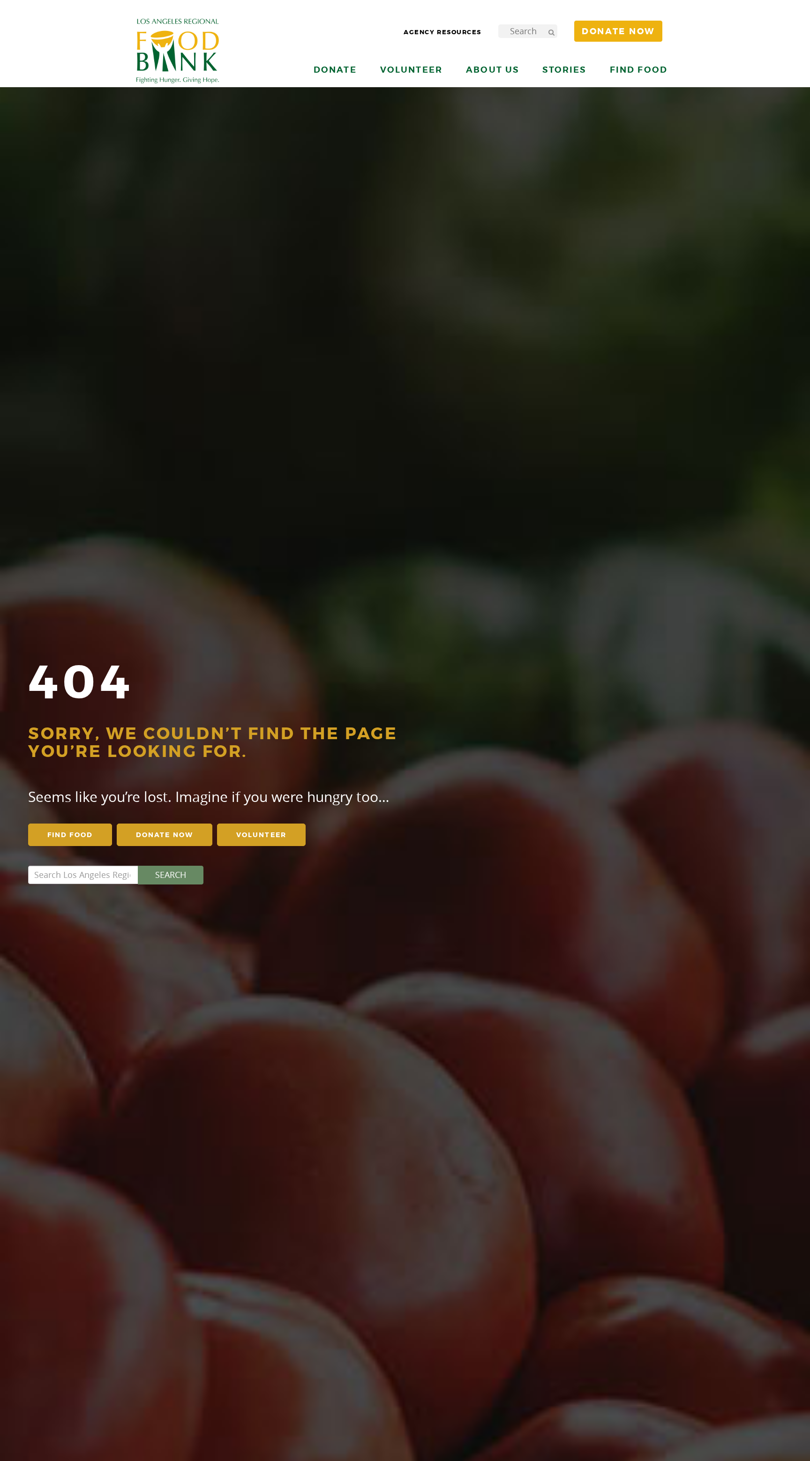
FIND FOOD (70, 835)
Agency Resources (442, 32)
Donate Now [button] (618, 31)
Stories (564, 69)
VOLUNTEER (261, 835)
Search (170, 874)
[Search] (551, 31)
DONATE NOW (164, 835)
